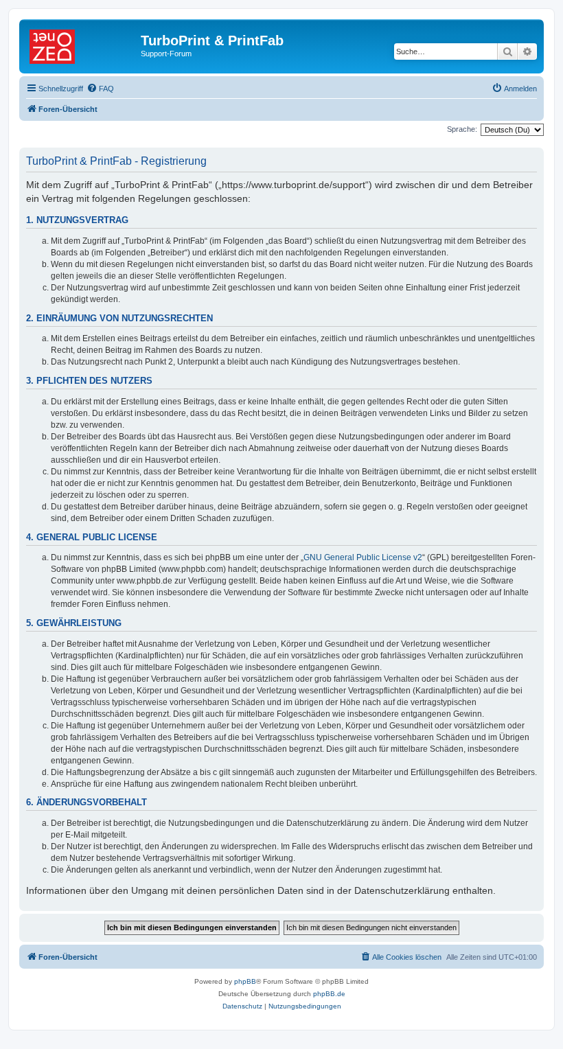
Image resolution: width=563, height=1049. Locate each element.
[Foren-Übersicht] (82, 45)
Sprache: (462, 129)
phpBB (245, 981)
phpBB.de (329, 994)
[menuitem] (100, 88)
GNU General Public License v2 (362, 557)
